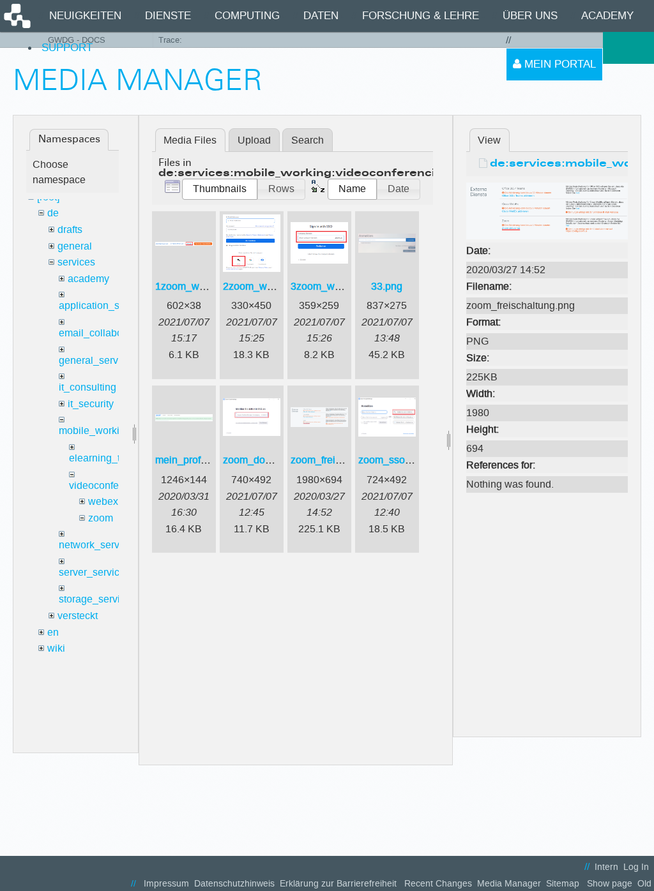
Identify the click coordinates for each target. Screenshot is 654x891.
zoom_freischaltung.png (345, 459)
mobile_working (95, 430)
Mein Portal (558, 64)
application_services (105, 305)
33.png (386, 286)
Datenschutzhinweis (234, 883)
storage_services (97, 599)
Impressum (166, 883)
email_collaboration (103, 332)
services (76, 262)
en (53, 632)
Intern (606, 867)
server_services (94, 572)
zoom (100, 518)
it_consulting (87, 387)
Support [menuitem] (67, 47)
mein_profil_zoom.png (205, 459)
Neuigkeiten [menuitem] (85, 16)
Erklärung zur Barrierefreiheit (338, 883)
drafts (69, 229)
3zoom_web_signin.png (345, 286)
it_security (91, 403)
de (53, 212)
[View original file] (547, 210)
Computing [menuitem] (247, 16)
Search (307, 140)
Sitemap (562, 883)
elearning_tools (104, 458)
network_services (98, 544)
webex (103, 501)
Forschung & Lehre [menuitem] (420, 16)
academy (88, 278)
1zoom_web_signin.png (209, 286)
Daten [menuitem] (320, 16)
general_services (98, 360)
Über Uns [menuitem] (530, 16)
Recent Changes (438, 883)
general (74, 246)
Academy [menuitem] (607, 16)
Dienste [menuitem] (168, 16)
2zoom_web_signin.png (277, 286)
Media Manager (509, 883)
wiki (56, 648)
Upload (254, 140)
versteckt (77, 615)
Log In (636, 867)
